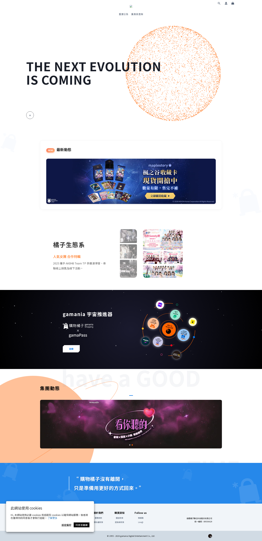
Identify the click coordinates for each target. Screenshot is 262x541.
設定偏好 (66, 525)
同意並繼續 (82, 525)
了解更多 (52, 518)
